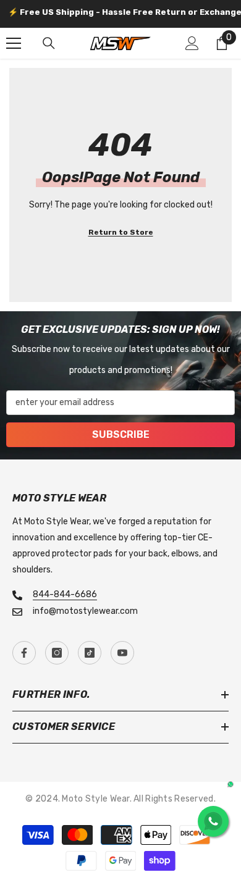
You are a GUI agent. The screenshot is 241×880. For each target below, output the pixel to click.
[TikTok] (89, 652)
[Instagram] (57, 652)
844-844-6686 (65, 594)
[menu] (13, 43)
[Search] (48, 43)
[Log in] (192, 43)
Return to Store (120, 232)
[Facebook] (24, 652)
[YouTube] (122, 652)
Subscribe (121, 434)
